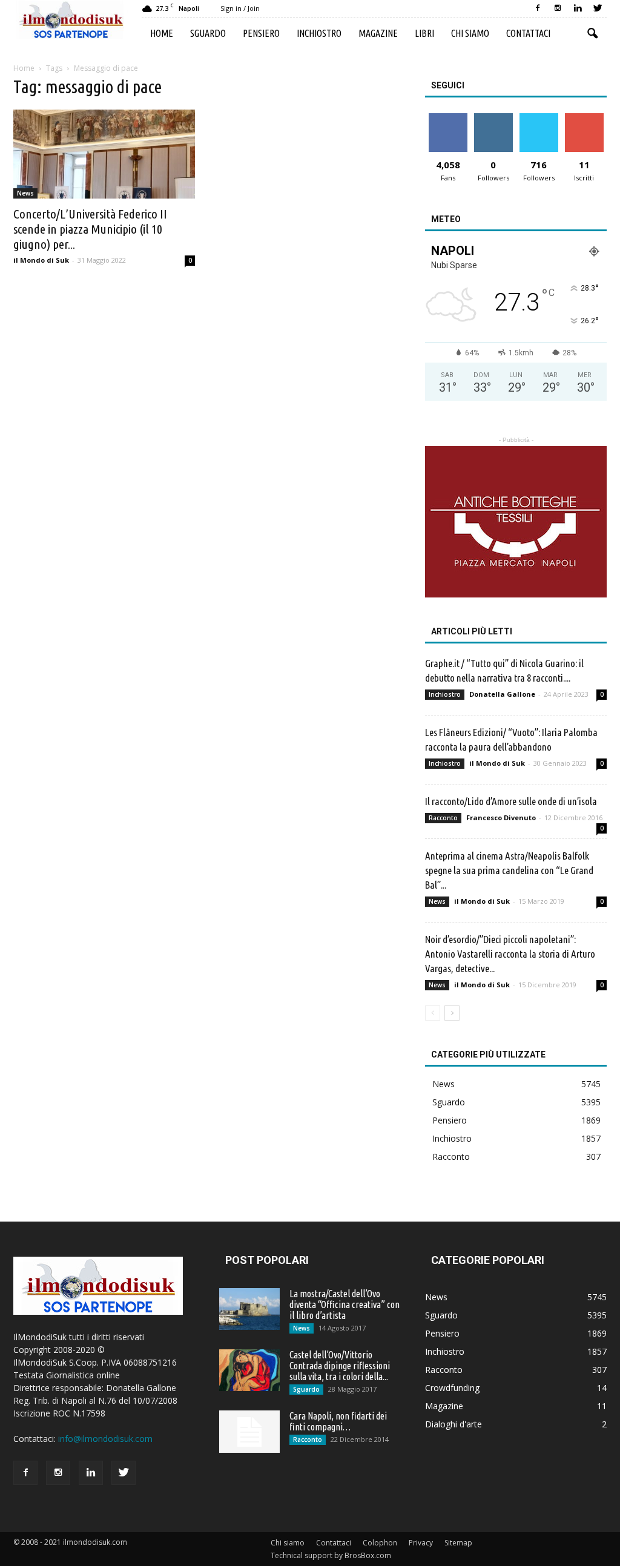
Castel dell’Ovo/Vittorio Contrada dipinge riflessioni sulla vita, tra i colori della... (339, 1365)
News (25, 193)
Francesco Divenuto (501, 817)
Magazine (378, 33)
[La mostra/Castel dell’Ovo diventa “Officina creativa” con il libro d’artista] (249, 1309)
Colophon (380, 1543)
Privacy (421, 1543)
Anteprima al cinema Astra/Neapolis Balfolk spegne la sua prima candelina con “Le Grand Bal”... (509, 870)
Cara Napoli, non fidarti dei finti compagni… (338, 1421)
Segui (493, 117)
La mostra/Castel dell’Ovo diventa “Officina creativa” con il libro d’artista (344, 1304)
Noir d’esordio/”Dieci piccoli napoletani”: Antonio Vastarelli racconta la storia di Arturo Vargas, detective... (510, 953)
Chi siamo (470, 33)
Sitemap (458, 1543)
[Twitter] (598, 8)
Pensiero (261, 33)
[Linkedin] (578, 8)
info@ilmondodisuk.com (105, 1438)
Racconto (443, 818)
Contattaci (528, 33)
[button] (592, 33)
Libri (424, 33)
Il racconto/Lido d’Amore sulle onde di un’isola (511, 801)
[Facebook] (538, 8)
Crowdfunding (452, 1387)
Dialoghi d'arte (453, 1424)
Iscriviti (584, 117)
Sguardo (208, 33)
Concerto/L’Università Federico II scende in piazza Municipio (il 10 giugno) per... (90, 228)
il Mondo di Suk (41, 260)
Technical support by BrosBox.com (331, 1555)
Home (161, 33)
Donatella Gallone (502, 694)
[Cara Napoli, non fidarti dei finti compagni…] (249, 1431)
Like (448, 117)
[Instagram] (558, 8)
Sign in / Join (240, 8)
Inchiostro (319, 33)
